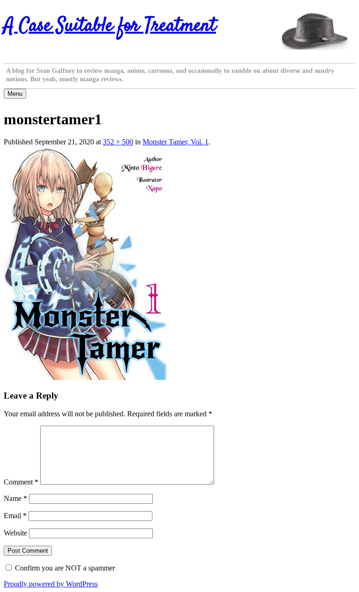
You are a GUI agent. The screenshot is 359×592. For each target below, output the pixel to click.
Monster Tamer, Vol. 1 (175, 142)
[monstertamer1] (86, 377)
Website (15, 533)
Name (15, 498)
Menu (14, 93)
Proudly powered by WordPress (51, 584)
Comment (21, 482)
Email (15, 516)
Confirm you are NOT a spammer (64, 568)
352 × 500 (118, 142)
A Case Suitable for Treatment (110, 26)
